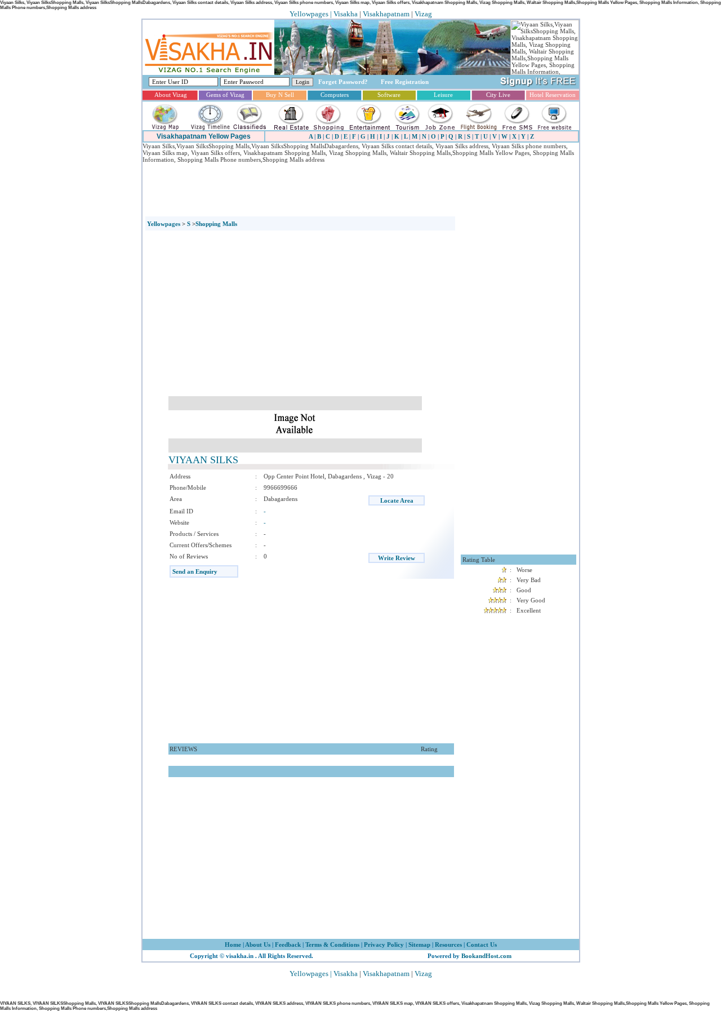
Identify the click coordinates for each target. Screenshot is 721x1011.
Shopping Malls (216, 223)
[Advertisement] (348, 188)
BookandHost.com (486, 955)
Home (233, 944)
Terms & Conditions (332, 944)
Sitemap (419, 944)
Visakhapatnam (386, 14)
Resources (448, 944)
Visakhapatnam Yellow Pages (204, 136)
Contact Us (481, 944)
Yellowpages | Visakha (324, 14)
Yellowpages (163, 223)
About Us (257, 944)
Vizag (423, 14)
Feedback (288, 944)
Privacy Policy (383, 944)
